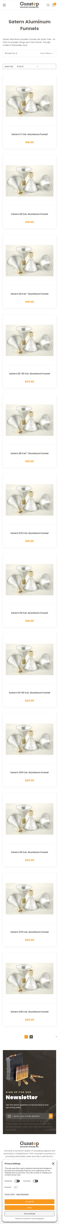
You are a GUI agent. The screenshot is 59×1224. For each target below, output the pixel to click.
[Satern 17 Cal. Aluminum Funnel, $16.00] (29, 112)
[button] (29, 53)
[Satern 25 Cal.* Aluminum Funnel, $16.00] (29, 431)
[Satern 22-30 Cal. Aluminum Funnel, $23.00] (29, 351)
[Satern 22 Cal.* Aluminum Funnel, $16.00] (29, 271)
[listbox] (27, 66)
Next (55, 1036)
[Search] (48, 5)
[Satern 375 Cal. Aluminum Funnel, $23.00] (29, 909)
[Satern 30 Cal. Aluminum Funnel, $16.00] (29, 590)
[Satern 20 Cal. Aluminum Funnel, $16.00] (29, 191)
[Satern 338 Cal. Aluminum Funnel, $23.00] (29, 750)
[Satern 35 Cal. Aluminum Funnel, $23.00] (29, 829)
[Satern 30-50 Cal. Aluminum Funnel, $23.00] (29, 670)
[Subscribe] (51, 1116)
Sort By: (9, 66)
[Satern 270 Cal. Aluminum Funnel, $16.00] (29, 510)
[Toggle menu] (8, 5)
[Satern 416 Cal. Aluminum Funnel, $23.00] (29, 989)
